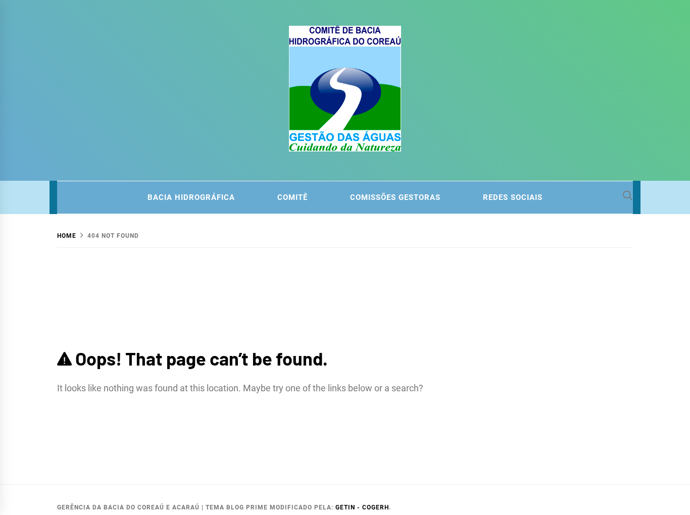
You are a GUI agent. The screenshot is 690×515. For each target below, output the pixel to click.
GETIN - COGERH (362, 507)
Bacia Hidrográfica (191, 197)
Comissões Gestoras (395, 197)
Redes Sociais (513, 197)
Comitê (292, 197)
